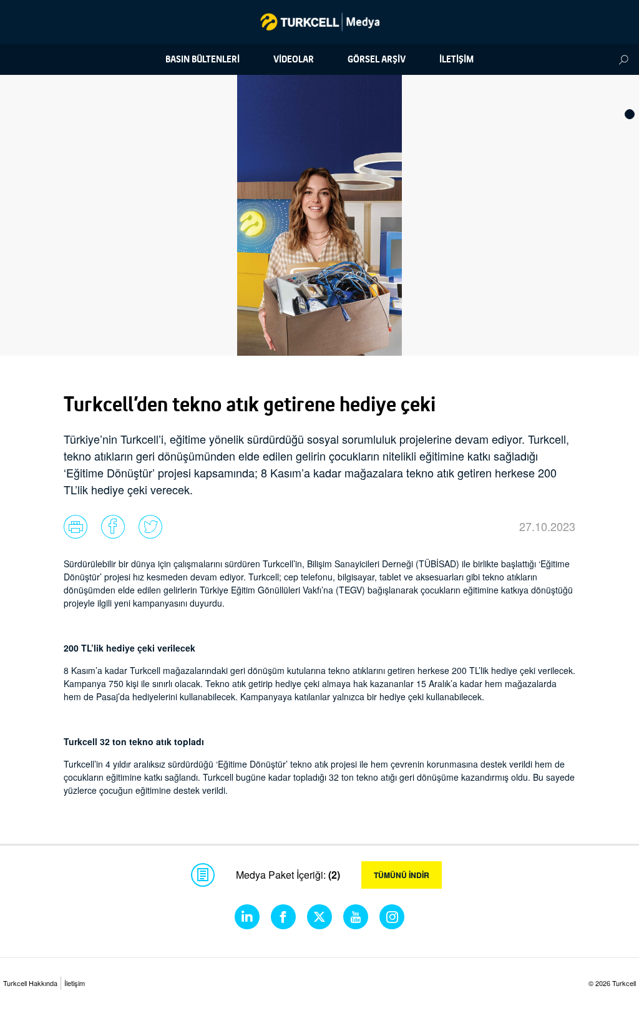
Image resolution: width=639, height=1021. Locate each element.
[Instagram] (391, 916)
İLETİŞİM (456, 59)
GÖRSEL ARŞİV (377, 59)
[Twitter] (319, 916)
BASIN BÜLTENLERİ (202, 59)
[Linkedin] (247, 916)
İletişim (74, 983)
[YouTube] (355, 916)
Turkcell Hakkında (30, 983)
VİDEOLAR (293, 59)
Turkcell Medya (319, 22)
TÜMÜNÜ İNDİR (401, 875)
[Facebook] (283, 916)
